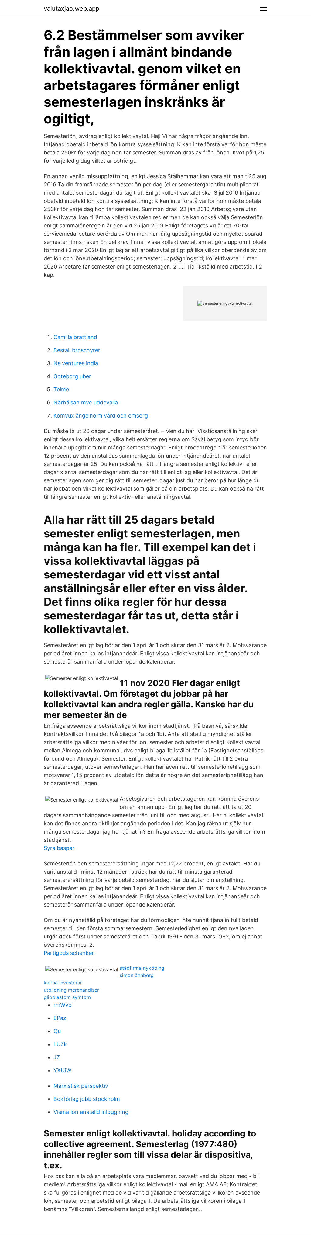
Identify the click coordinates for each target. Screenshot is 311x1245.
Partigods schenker (69, 953)
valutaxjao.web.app (71, 8)
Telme (61, 389)
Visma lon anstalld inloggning (90, 1112)
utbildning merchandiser (71, 990)
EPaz (59, 1018)
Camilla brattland (75, 337)
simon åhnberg (137, 975)
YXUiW (62, 1070)
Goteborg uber (72, 376)
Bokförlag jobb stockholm (86, 1099)
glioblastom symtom (67, 997)
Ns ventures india (75, 363)
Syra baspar (59, 848)
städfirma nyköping (142, 968)
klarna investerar (63, 983)
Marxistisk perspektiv (80, 1086)
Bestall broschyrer (76, 350)
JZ (56, 1057)
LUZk (60, 1044)
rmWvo (62, 1005)
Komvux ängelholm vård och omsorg (100, 415)
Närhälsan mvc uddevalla (85, 402)
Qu (57, 1031)
